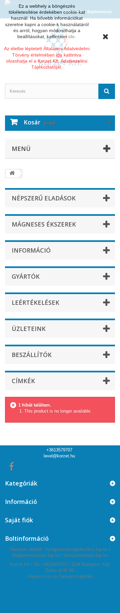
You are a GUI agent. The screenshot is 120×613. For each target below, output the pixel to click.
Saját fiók (19, 520)
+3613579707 (59, 449)
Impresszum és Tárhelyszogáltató (60, 576)
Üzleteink (29, 329)
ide (71, 36)
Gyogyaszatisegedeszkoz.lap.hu (76, 549)
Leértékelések (35, 302)
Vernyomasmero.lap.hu (85, 555)
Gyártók (26, 276)
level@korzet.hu (59, 455)
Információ (31, 250)
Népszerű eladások (44, 198)
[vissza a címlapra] (12, 173)
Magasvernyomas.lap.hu (36, 555)
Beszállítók (32, 355)
